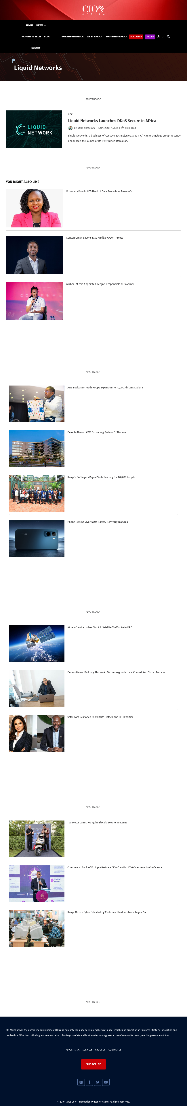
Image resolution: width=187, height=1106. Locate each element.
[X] (97, 1082)
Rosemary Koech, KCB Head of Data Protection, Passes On (99, 191)
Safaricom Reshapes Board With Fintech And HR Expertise (100, 717)
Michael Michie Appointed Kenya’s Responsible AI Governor (100, 284)
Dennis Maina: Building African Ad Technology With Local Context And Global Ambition (116, 672)
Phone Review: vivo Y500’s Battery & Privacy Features (97, 522)
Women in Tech (31, 36)
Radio (150, 37)
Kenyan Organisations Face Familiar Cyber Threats (94, 237)
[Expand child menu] (41, 25)
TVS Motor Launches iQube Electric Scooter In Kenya (97, 822)
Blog (47, 36)
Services (87, 1049)
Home (29, 25)
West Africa (94, 36)
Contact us (114, 1049)
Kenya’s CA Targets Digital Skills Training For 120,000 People (101, 477)
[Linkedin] (81, 1082)
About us (100, 1049)
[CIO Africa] (93, 10)
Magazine (136, 37)
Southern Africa (116, 36)
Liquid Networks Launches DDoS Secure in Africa (112, 120)
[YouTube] (105, 1082)
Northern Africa (73, 36)
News (70, 115)
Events (36, 47)
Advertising (73, 1049)
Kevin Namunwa (86, 127)
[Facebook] (89, 1082)
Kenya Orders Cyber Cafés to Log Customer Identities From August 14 (106, 912)
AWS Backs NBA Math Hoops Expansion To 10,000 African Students (105, 387)
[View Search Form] (168, 37)
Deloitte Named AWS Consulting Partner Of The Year (97, 432)
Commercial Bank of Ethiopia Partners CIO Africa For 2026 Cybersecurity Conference (114, 867)
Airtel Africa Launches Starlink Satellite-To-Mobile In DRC (99, 627)
